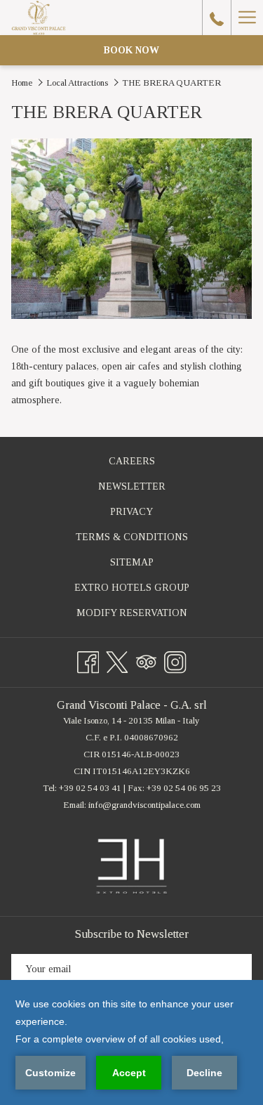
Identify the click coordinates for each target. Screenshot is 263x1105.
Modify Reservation (148, 615)
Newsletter (132, 486)
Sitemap (132, 562)
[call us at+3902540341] (217, 17)
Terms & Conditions (132, 537)
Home (21, 82)
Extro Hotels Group (148, 590)
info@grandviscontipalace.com (144, 804)
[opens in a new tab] (131, 866)
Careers (148, 463)
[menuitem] (131, 461)
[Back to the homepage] (38, 17)
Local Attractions (77, 82)
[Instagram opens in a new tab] (175, 660)
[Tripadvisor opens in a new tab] (146, 660)
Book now (131, 50)
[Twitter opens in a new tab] (117, 660)
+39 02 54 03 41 (90, 788)
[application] (131, 1042)
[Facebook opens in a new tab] (88, 660)
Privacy (131, 511)
